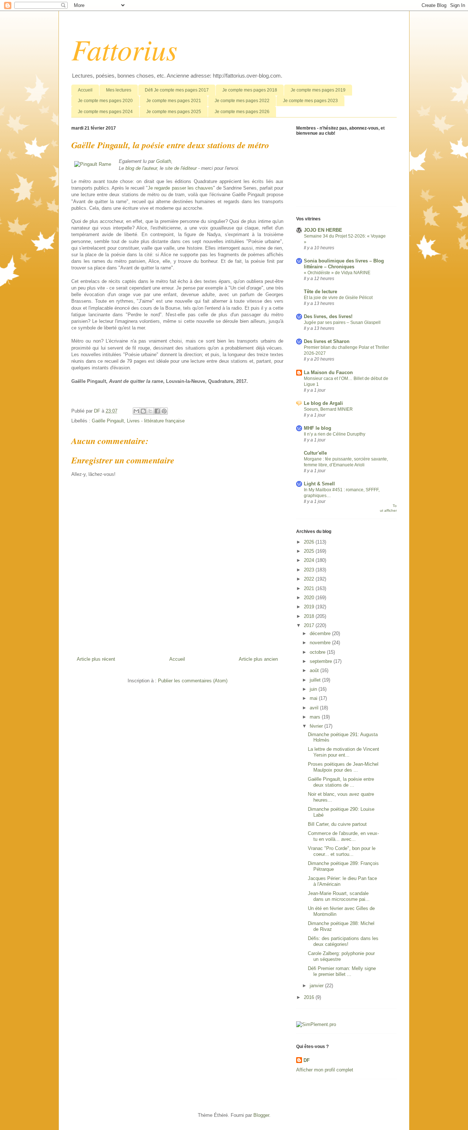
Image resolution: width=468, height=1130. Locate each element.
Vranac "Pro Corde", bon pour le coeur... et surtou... (341, 851)
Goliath (163, 161)
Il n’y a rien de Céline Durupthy (334, 434)
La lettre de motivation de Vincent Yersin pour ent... (343, 752)
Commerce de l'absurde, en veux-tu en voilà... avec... (343, 836)
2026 (310, 542)
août (315, 670)
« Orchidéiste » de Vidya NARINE (337, 272)
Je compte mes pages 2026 (242, 111)
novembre (321, 642)
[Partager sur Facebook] (157, 411)
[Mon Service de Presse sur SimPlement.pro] (316, 1024)
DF (306, 1060)
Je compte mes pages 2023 (310, 100)
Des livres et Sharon (327, 341)
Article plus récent (96, 659)
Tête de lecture (320, 291)
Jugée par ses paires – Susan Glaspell (342, 322)
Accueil (85, 90)
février (317, 726)
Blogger (261, 1115)
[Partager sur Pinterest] (164, 411)
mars (316, 717)
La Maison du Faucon (328, 372)
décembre (321, 633)
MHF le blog (317, 428)
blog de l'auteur (141, 168)
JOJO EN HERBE (323, 230)
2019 (310, 606)
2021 (310, 588)
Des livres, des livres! (328, 316)
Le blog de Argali (323, 403)
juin (314, 689)
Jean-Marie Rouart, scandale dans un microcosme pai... (339, 896)
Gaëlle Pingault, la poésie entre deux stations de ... (341, 782)
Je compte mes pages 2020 (105, 100)
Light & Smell (319, 483)
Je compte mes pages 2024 (105, 111)
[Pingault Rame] (92, 164)
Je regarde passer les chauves (180, 188)
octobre (318, 652)
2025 (310, 551)
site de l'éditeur (181, 168)
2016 (310, 997)
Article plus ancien (258, 659)
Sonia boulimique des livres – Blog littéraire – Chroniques (344, 263)
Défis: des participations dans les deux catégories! (343, 941)
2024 (310, 560)
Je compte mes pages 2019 (318, 90)
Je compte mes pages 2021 (173, 100)
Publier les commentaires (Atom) (192, 680)
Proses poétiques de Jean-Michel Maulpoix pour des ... (343, 767)
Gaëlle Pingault (108, 421)
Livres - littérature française (156, 421)
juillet (316, 680)
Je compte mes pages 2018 (249, 90)
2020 (310, 597)
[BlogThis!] (143, 411)
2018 (310, 616)
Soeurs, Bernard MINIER (328, 409)
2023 (310, 570)
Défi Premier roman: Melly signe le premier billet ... (342, 971)
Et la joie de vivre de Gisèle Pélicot (338, 297)
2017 (310, 625)
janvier (317, 985)
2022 (310, 579)
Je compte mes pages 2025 (173, 111)
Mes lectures (118, 90)
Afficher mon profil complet (324, 1070)
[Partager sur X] (150, 411)
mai (314, 698)
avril (315, 708)
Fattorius (124, 48)
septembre (321, 661)
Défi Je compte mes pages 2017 (177, 90)
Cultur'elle (315, 453)
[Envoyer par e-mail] (136, 411)
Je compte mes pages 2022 (242, 100)
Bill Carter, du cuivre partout (337, 824)
